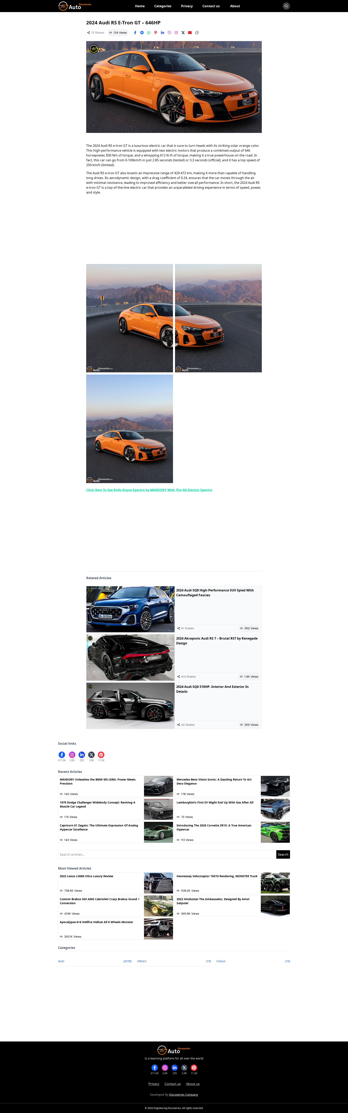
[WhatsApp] (148, 32)
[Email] (189, 32)
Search (283, 854)
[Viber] (169, 32)
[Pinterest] (155, 32)
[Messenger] (142, 32)
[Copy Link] (197, 32)
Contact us (173, 1084)
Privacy (153, 1084)
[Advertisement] (174, 229)
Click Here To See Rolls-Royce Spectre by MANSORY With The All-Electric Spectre (149, 490)
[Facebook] (135, 32)
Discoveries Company (183, 1094)
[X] (183, 32)
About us (193, 1084)
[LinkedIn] (162, 32)
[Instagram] (176, 32)
